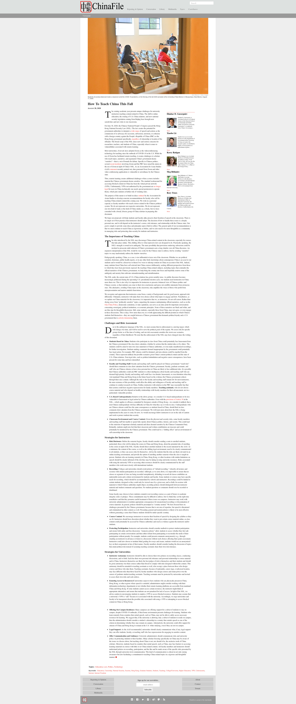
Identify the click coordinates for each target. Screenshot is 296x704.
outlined (141, 195)
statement (113, 169)
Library (162, 9)
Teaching (162, 670)
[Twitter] (142, 699)
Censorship (108, 670)
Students (155, 670)
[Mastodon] (158, 699)
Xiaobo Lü (171, 133)
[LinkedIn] (132, 699)
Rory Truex (172, 192)
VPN (193, 670)
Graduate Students (146, 670)
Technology (118, 667)
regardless (135, 139)
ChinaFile (102, 7)
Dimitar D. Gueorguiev (177, 113)
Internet (91, 673)
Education (99, 667)
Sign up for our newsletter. (148, 680)
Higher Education (185, 670)
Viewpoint (86, 15)
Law (105, 667)
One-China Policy (111, 304)
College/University (172, 670)
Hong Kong (135, 670)
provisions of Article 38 (174, 399)
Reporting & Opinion (135, 9)
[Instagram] (147, 699)
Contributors (193, 9)
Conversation (151, 9)
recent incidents (115, 164)
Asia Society (208, 700)
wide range (135, 131)
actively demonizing (125, 318)
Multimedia (172, 9)
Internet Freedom (100, 673)
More (168, 131)
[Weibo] (153, 699)
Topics (182, 9)
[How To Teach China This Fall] (148, 55)
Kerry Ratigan (173, 152)
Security (127, 670)
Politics (110, 667)
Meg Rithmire (173, 171)
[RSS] (164, 699)
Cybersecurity (200, 670)
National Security (118, 670)
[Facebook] (137, 699)
